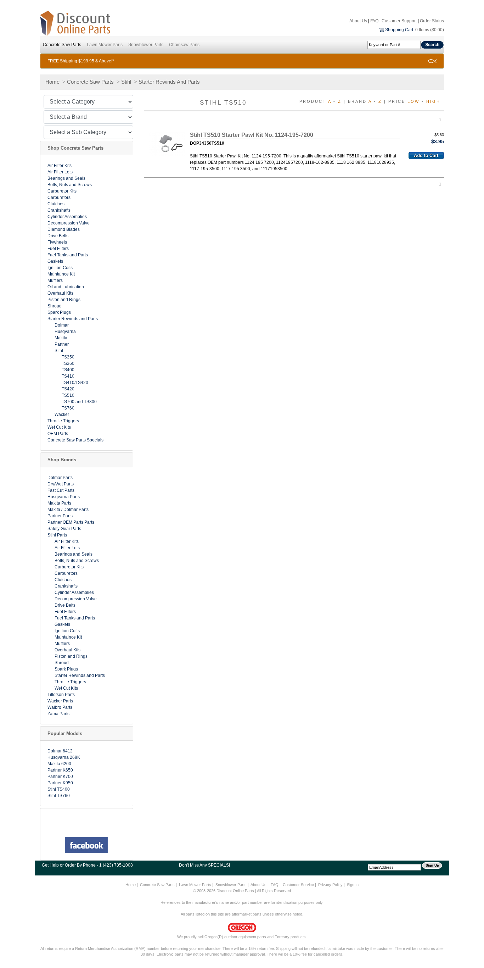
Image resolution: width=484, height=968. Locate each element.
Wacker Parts (60, 701)
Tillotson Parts (61, 694)
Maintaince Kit (61, 274)
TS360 (68, 363)
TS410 (68, 376)
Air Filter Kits (59, 165)
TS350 (68, 357)
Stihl (126, 82)
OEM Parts (57, 433)
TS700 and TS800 (79, 401)
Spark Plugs (59, 312)
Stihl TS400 (58, 789)
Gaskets (55, 261)
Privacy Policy (330, 885)
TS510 (68, 395)
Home (52, 82)
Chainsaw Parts (184, 44)
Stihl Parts (57, 535)
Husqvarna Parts (63, 496)
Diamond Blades (63, 229)
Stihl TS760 (58, 795)
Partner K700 (60, 776)
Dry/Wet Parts (60, 484)
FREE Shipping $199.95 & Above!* (80, 61)
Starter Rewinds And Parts (169, 82)
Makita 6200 (59, 763)
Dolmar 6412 (60, 751)
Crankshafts (59, 210)
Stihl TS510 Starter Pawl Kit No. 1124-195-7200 (251, 135)
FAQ (374, 20)
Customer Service (298, 885)
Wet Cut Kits (59, 427)
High (433, 101)
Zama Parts (58, 713)
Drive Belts (57, 235)
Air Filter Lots (60, 171)
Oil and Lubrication (65, 286)
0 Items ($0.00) (429, 29)
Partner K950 (60, 782)
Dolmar (62, 325)
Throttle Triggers (63, 420)
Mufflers (55, 280)
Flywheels (57, 242)
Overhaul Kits (60, 293)
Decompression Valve (68, 223)
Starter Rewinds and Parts (72, 318)
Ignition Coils (60, 267)
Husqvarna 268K (63, 757)
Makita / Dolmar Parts (68, 509)
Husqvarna (65, 331)
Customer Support (399, 20)
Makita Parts (59, 503)
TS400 (68, 369)
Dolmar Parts (60, 477)
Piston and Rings (63, 299)
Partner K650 (60, 770)
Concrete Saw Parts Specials (75, 440)
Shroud (54, 306)
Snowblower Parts (145, 44)
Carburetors (59, 197)
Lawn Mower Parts (105, 44)
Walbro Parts (59, 707)
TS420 (68, 388)
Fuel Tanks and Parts (67, 254)
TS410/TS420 (75, 382)
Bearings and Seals (66, 178)
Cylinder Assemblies (67, 216)
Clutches (55, 203)
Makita (61, 337)
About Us (358, 20)
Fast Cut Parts (60, 490)
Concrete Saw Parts (62, 44)
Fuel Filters (58, 248)
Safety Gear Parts (64, 528)
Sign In (353, 885)
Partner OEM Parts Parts (70, 522)
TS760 (68, 408)
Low (413, 101)
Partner (62, 344)
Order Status (432, 20)
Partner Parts (60, 515)
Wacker (62, 414)
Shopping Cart (399, 29)
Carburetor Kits (62, 191)
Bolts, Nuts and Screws (69, 184)
